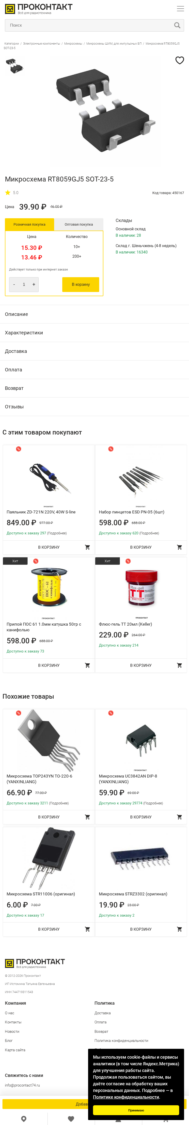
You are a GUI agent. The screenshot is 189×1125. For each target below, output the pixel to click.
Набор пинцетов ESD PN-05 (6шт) (131, 511)
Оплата (100, 1022)
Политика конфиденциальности (121, 1040)
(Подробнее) (57, 533)
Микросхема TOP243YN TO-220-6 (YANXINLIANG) (39, 779)
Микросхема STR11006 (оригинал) (41, 893)
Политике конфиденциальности (126, 1097)
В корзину (81, 284)
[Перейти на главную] (39, 13)
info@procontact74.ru (22, 1085)
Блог (9, 1040)
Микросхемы (73, 43)
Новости (12, 1031)
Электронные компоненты (42, 43)
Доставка (102, 1013)
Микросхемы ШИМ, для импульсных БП (114, 43)
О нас (9, 1013)
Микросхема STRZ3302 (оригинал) (133, 893)
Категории (11, 43)
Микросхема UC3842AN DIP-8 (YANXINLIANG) (128, 779)
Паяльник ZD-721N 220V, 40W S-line (41, 511)
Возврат (101, 1031)
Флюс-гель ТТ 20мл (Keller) (125, 624)
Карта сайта (15, 1050)
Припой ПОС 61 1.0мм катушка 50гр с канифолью (44, 627)
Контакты (13, 1022)
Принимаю (136, 1110)
